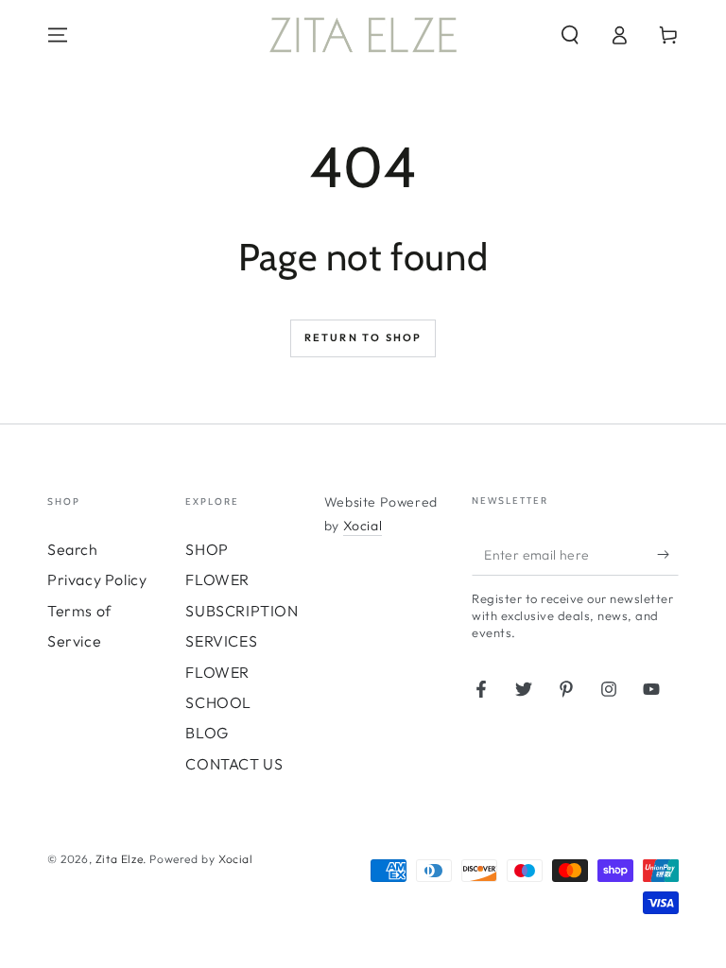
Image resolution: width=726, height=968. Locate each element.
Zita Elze (119, 859)
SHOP (206, 549)
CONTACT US (234, 763)
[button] (570, 35)
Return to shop (363, 337)
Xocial (363, 525)
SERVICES (221, 640)
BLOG (206, 732)
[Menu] (57, 35)
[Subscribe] (668, 554)
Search (72, 549)
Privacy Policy (97, 579)
